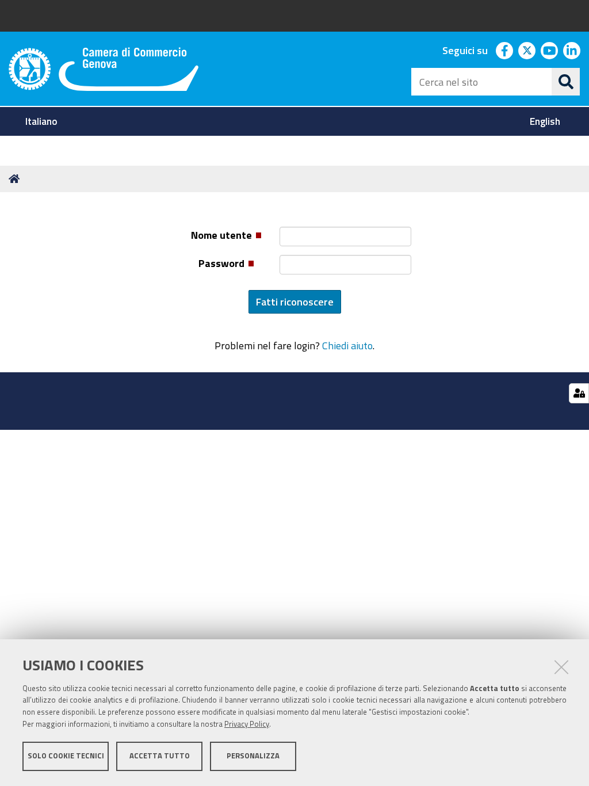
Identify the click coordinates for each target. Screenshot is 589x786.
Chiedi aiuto (347, 345)
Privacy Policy (246, 724)
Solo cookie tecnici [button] (66, 756)
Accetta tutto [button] (159, 756)
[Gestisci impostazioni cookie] (579, 393)
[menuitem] (43, 121)
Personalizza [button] (253, 756)
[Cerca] (566, 81)
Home (16, 178)
